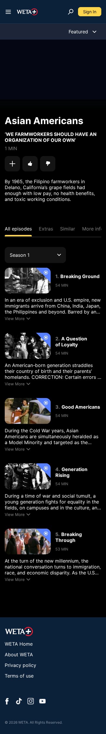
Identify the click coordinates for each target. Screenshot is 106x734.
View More (15, 318)
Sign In (89, 11)
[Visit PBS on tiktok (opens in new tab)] (18, 702)
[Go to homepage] (27, 11)
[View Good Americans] (28, 411)
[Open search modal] (71, 12)
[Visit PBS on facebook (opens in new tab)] (7, 702)
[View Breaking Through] (28, 542)
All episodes (18, 229)
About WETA (19, 654)
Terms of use (19, 676)
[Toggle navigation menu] (8, 12)
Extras (46, 229)
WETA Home (19, 644)
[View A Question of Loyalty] (28, 346)
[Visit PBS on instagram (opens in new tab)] (30, 702)
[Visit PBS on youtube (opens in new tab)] (42, 702)
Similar (67, 229)
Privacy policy (20, 665)
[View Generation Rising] (28, 476)
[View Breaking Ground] (28, 281)
